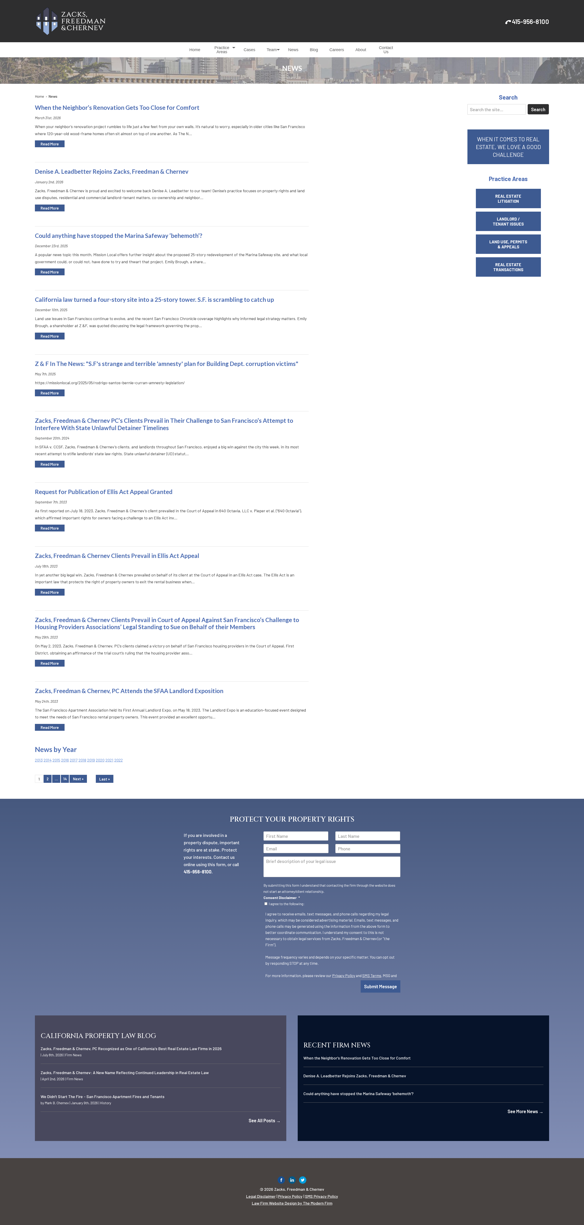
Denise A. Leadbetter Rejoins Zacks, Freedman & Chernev (111, 171)
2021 (109, 759)
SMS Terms (371, 975)
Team (272, 49)
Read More (50, 144)
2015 (56, 759)
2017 (74, 759)
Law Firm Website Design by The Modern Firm (292, 1203)
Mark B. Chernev (57, 1103)
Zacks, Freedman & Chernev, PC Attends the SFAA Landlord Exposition (129, 690)
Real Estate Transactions (508, 267)
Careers (336, 49)
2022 (118, 759)
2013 (39, 759)
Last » (104, 779)
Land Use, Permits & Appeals (508, 244)
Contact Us (386, 49)
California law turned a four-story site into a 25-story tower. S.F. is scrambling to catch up (154, 299)
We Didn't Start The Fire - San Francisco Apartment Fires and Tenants (102, 1096)
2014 (48, 759)
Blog (314, 49)
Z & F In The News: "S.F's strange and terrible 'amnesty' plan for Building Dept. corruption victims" (166, 363)
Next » (78, 779)
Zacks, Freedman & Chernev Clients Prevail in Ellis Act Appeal (117, 555)
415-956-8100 (530, 21)
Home (194, 49)
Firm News (73, 1055)
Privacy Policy (343, 975)
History (105, 1103)
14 (65, 779)
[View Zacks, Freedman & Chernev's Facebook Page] (281, 1181)
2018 (82, 759)
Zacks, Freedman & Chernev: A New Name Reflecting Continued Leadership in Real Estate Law (125, 1072)
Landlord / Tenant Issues (508, 221)
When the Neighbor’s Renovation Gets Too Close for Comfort (117, 107)
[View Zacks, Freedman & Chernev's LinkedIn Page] (292, 1181)
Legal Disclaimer (261, 1196)
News (293, 49)
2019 (91, 759)
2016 (65, 759)
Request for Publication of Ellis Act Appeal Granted (103, 491)
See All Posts (265, 1120)
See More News (525, 1111)
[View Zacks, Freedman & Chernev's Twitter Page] (303, 1181)
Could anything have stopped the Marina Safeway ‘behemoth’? (118, 235)
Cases (249, 49)
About (360, 49)
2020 (100, 759)
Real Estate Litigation (508, 199)
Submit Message (380, 986)
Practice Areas (221, 49)
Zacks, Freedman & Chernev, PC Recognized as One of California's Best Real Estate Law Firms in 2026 (131, 1048)
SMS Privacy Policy (321, 1196)
